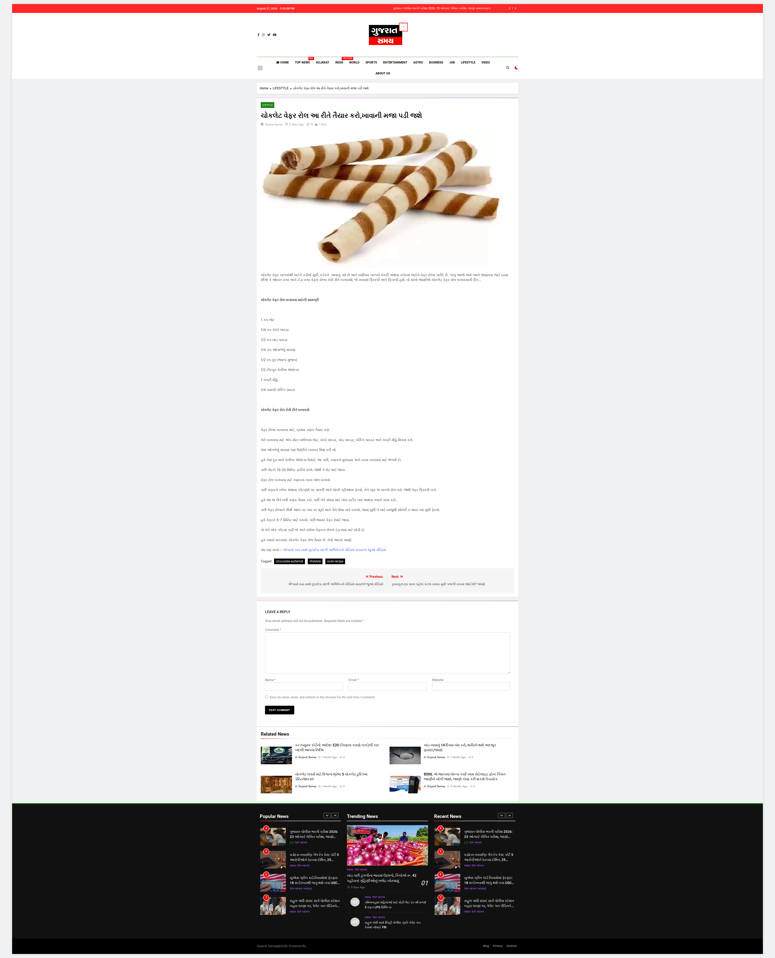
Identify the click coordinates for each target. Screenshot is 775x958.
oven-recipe (335, 561)
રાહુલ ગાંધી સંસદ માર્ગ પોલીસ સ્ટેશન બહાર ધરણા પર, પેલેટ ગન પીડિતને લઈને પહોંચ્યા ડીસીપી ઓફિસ (315, 906)
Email (354, 680)
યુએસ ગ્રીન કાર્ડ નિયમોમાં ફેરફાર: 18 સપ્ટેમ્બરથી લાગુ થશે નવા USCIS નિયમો (315, 883)
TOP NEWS (304, 60)
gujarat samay (274, 124)
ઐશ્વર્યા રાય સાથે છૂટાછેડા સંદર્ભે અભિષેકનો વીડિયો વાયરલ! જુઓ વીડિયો (334, 550)
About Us (383, 73)
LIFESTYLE (468, 62)
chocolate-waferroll (289, 561)
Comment (273, 630)
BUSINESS (436, 62)
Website (437, 680)
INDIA (340, 60)
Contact (512, 946)
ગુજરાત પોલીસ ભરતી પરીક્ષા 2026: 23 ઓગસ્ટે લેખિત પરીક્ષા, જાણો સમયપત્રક (442, 7)
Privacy (498, 946)
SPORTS (371, 62)
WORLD (354, 62)
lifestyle (315, 561)
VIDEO (485, 62)
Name (270, 680)
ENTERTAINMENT (395, 62)
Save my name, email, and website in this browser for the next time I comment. (323, 697)
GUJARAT (322, 62)
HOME (284, 62)
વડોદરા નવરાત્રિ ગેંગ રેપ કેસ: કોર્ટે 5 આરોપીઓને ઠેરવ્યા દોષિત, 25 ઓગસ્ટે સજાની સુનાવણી (314, 860)
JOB (452, 62)
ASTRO (418, 62)
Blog (486, 946)
